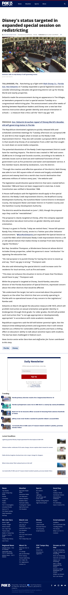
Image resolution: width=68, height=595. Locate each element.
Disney (15, 348)
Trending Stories (58, 526)
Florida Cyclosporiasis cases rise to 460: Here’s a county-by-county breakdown (38, 404)
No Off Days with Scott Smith (41, 497)
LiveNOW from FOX (24, 528)
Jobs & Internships (24, 553)
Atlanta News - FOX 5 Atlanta (8, 556)
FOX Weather (23, 509)
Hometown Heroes (58, 495)
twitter (55, 585)
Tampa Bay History (7, 539)
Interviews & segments (39, 552)
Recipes (55, 500)
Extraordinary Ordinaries (57, 497)
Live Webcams (23, 496)
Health (4, 500)
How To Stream (23, 522)
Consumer (5, 498)
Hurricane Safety (24, 503)
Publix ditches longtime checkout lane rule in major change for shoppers (22, 455)
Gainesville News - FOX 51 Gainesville (7, 552)
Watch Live (23, 520)
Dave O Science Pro (59, 505)
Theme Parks (6, 531)
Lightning (38, 495)
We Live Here (7, 520)
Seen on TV (5, 509)
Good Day (57, 488)
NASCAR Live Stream (59, 558)
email (65, 585)
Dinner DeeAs (6, 526)
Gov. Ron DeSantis (10, 87)
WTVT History (23, 556)
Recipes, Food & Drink (7, 535)
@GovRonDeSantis (25, 234)
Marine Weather (23, 498)
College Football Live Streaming (59, 552)
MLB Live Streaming (59, 556)
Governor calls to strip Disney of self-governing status (19, 74)
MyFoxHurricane (24, 507)
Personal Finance (41, 526)
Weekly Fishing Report (42, 500)
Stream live (39, 550)
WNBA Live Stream (58, 574)
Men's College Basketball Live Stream (57, 565)
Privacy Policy (36, 385)
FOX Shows (56, 529)
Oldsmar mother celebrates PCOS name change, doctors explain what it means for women (27, 447)
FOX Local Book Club (59, 524)
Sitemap (4, 515)
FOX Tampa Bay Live (25, 539)
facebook (51, 585)
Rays (37, 493)
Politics (4, 503)
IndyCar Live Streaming (56, 560)
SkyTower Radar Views (24, 491)
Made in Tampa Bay (8, 533)
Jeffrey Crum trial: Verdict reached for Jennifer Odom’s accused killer (35, 418)
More (44, 4)
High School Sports (41, 503)
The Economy (40, 529)
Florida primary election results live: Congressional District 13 (33, 397)
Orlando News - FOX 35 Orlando (8, 548)
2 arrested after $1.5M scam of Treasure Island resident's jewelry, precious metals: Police (27, 471)
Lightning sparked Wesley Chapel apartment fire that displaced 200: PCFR (22, 439)
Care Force (5, 541)
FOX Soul (21, 532)
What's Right (5, 522)
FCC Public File (23, 560)
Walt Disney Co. (50, 83)
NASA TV (21, 536)
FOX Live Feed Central (25, 534)
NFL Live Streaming (58, 550)
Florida (35, 34)
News (4, 488)
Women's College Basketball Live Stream (58, 570)
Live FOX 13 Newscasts (22, 525)
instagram (58, 585)
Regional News (8, 545)
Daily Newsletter (7, 513)
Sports (38, 488)
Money (39, 520)
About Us (22, 545)
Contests (55, 533)
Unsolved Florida (7, 507)
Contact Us (22, 564)
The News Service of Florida (25, 34)
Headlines (56, 522)
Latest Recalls (40, 524)
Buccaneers (39, 490)
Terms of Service (35, 386)
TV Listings (22, 551)
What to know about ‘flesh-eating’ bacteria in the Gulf (17, 463)
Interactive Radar (24, 494)
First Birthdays (57, 503)
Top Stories (5, 490)
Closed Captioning (24, 558)
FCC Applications (24, 562)
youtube (61, 585)
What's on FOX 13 (58, 531)
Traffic (55, 490)
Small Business (40, 531)
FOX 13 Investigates (8, 505)
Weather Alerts (23, 500)
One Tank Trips (6, 529)
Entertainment (59, 520)
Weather (22, 488)
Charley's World (57, 493)
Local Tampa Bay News (7, 493)
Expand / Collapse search (65, 3)
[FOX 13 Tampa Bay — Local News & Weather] (8, 4)
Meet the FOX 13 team (24, 548)
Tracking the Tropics (25, 505)
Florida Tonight (6, 524)
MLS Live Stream (58, 576)
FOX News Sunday (7, 511)
